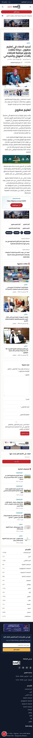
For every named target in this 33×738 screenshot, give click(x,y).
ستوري (29, 596)
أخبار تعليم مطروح (16, 224)
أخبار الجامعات (19, 473)
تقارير (29, 588)
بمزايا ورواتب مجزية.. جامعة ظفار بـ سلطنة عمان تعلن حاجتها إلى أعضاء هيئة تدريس (14, 504)
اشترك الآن (16, 649)
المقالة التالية (17, 253)
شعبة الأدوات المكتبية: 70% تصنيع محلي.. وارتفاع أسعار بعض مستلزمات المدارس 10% (16, 288)
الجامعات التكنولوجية (25, 568)
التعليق (27, 375)
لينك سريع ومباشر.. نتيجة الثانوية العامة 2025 (14, 528)
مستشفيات (28, 616)
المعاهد (28, 580)
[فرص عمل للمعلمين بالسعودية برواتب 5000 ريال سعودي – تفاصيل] (27, 516)
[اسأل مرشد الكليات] (4, 734)
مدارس (28, 43)
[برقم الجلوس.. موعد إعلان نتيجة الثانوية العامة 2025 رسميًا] (27, 539)
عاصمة (29, 604)
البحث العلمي (27, 560)
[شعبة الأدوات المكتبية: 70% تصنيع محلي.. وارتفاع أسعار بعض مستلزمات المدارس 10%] (16, 274)
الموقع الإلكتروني (24, 414)
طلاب (29, 600)
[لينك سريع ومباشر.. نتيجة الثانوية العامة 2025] (27, 527)
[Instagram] (23, 667)
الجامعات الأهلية (26, 564)
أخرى (29, 556)
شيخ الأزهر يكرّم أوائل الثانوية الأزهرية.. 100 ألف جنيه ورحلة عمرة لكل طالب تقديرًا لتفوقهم (16, 351)
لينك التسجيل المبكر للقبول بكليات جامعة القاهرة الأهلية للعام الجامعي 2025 (13, 491)
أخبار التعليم (26, 224)
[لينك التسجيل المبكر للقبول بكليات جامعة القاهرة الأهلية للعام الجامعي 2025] (27, 490)
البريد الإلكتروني (24, 407)
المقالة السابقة (17, 241)
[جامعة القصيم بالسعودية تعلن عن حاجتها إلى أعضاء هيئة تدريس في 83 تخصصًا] (27, 477)
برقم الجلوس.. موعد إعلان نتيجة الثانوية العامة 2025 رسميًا (12, 539)
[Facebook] (30, 667)
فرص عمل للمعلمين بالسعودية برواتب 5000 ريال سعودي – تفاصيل (13, 516)
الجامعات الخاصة (26, 576)
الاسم (27, 399)
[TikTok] (19, 667)
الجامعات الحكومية (26, 572)
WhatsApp (9, 233)
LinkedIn (16, 233)
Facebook (27, 233)
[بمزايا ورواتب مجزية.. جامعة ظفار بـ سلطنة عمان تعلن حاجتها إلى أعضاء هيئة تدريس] (27, 503)
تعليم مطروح (26, 228)
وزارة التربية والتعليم (14, 228)
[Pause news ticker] (2, 16)
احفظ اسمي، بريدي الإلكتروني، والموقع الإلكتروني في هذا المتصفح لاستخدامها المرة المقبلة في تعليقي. (17, 426)
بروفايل (29, 584)
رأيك (30, 592)
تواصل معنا (4, 2)
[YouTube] (26, 667)
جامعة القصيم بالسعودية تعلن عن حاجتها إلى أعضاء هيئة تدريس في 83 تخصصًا (13, 477)
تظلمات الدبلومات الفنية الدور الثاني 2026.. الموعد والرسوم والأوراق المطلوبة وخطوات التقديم (16, 319)
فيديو (29, 608)
